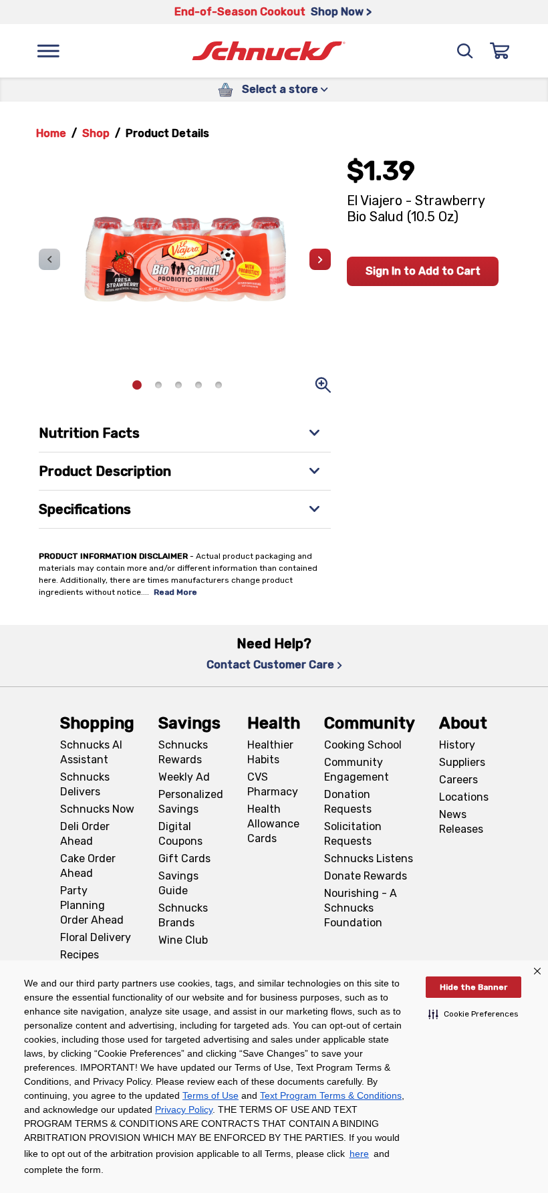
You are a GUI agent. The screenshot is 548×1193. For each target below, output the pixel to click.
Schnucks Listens (368, 858)
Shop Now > (341, 11)
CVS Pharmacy (272, 784)
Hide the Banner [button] (473, 987)
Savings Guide (178, 883)
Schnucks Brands (183, 915)
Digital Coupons (180, 833)
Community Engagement (356, 769)
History (457, 745)
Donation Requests (348, 801)
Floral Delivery (95, 937)
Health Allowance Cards (273, 824)
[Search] (465, 50)
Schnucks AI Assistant (91, 752)
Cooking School (363, 745)
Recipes (79, 954)
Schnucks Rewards (183, 752)
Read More (175, 592)
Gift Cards (184, 858)
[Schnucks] (269, 51)
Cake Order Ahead (88, 866)
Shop (96, 133)
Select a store (280, 89)
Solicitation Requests (353, 833)
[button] (473, 1014)
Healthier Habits (270, 752)
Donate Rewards (365, 876)
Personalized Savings (190, 801)
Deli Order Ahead (85, 833)
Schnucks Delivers (85, 784)
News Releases (461, 821)
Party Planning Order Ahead (92, 905)
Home (51, 133)
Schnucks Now (97, 809)
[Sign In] (500, 50)
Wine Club (183, 940)
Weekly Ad (184, 777)
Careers (458, 779)
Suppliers (462, 762)
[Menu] (48, 50)
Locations (464, 797)
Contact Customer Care (270, 664)
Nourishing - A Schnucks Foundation (360, 908)
